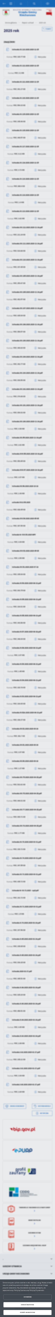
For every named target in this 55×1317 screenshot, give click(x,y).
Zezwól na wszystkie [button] (27, 1312)
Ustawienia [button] (28, 1297)
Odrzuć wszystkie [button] (27, 1305)
